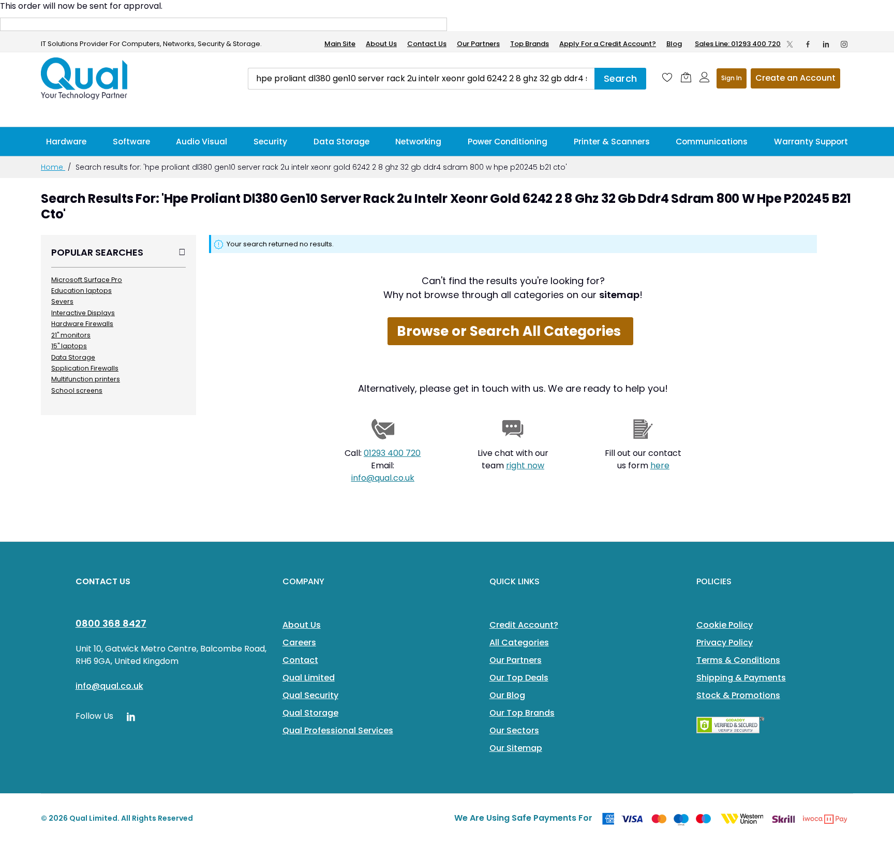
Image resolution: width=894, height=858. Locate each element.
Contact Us (426, 44)
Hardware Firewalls (82, 323)
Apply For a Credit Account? (607, 44)
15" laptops (69, 346)
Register (795, 78)
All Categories (519, 642)
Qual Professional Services (337, 730)
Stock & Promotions (738, 695)
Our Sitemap (515, 748)
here (659, 465)
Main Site (339, 44)
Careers (299, 642)
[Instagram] (844, 44)
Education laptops (81, 290)
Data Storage (73, 357)
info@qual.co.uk (382, 478)
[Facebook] (808, 44)
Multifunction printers (85, 379)
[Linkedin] (826, 44)
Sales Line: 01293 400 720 (738, 44)
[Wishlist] (667, 77)
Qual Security (310, 695)
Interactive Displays (83, 312)
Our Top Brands (522, 713)
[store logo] (85, 78)
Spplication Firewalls (84, 368)
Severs (62, 301)
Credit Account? (523, 625)
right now (525, 465)
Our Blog (507, 695)
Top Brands (529, 44)
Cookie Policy (724, 625)
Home (53, 167)
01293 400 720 (392, 453)
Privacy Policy (724, 642)
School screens (76, 390)
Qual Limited (308, 678)
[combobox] (421, 79)
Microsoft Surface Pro (86, 279)
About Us (381, 44)
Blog (674, 44)
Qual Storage (310, 713)
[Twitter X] (790, 44)
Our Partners (478, 44)
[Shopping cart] (686, 77)
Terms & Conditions (738, 660)
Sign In (731, 77)
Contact (300, 660)
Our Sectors (514, 730)
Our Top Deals (518, 678)
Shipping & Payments (741, 678)
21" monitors (71, 335)
